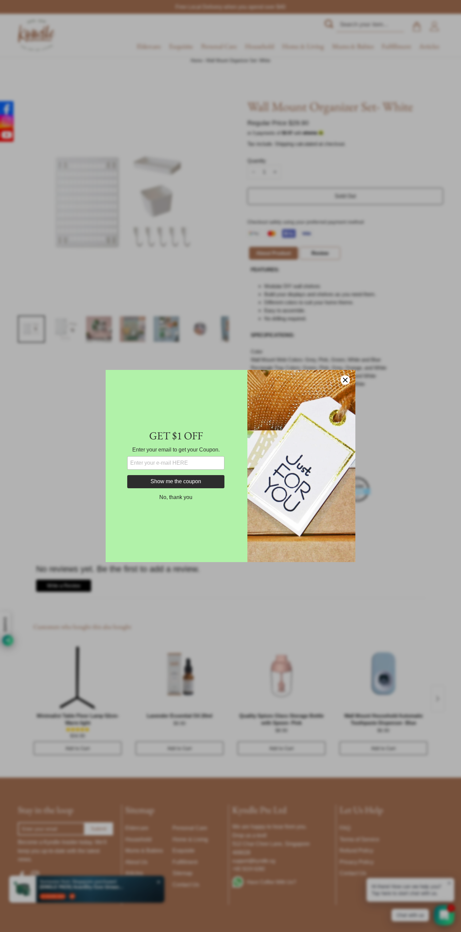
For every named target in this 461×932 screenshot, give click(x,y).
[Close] (345, 380)
